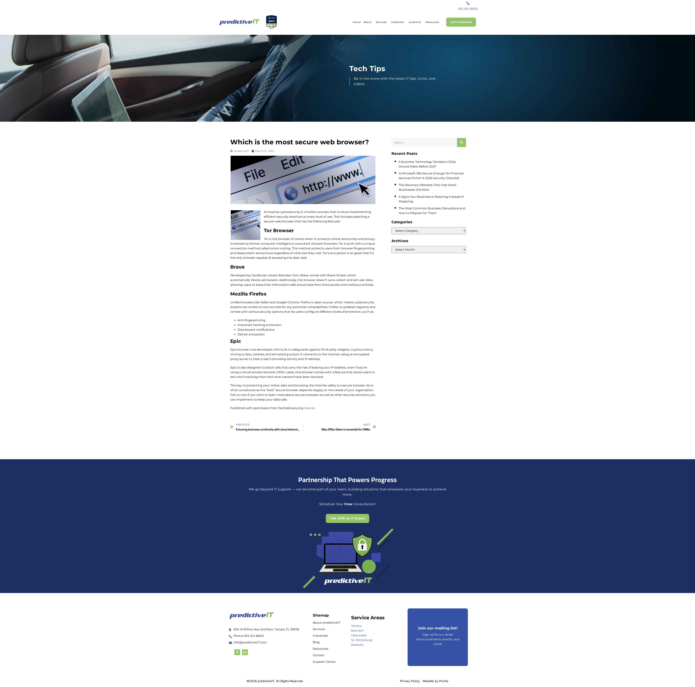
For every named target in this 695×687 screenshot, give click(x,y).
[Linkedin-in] (245, 652)
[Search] (461, 142)
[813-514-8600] (468, 3)
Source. (309, 408)
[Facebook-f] (237, 652)
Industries (397, 22)
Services (381, 22)
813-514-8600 (468, 9)
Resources (432, 22)
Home (357, 22)
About (367, 22)
